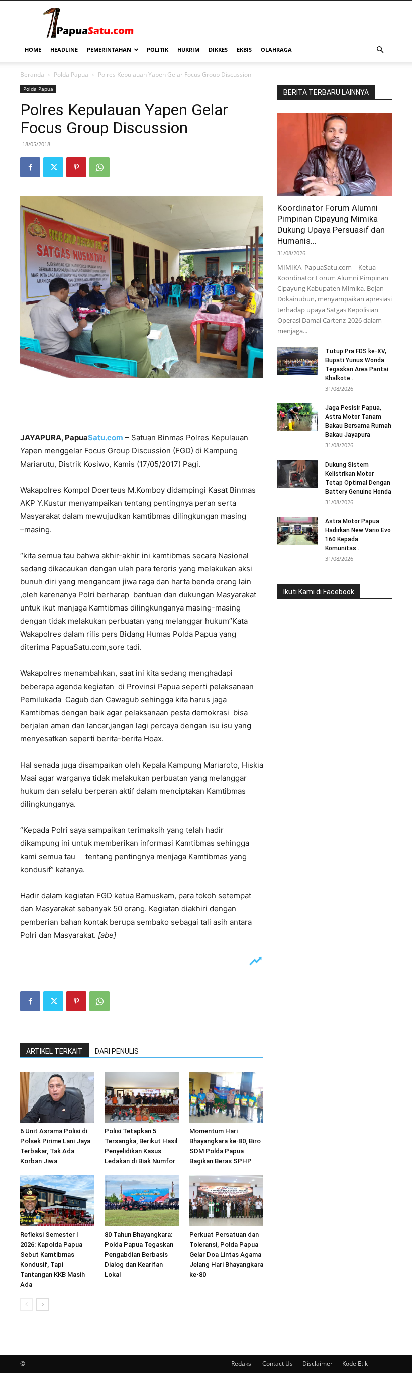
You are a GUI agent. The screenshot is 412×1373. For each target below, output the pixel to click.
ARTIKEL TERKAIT (54, 1051)
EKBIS (244, 49)
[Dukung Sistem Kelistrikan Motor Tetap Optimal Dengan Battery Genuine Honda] (297, 474)
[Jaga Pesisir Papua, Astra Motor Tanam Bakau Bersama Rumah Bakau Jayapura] (297, 417)
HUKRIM (188, 49)
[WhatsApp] (99, 167)
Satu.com (105, 437)
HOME (33, 49)
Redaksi (242, 1363)
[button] (380, 50)
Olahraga (276, 49)
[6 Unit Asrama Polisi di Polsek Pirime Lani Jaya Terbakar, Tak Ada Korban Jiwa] (57, 1097)
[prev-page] (26, 1304)
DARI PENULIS (117, 1051)
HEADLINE (64, 49)
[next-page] (42, 1304)
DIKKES (218, 49)
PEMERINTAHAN (109, 49)
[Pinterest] (76, 167)
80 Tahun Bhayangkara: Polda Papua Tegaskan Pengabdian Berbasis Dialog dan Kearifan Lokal (139, 1254)
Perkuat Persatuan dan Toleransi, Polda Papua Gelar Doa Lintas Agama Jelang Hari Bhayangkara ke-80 (226, 1254)
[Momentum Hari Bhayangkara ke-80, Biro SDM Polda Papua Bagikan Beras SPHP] (226, 1097)
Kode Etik (355, 1363)
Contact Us (277, 1363)
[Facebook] (30, 167)
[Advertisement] (141, 406)
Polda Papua (71, 74)
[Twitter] (53, 167)
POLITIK (157, 49)
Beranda (32, 74)
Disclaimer (317, 1363)
